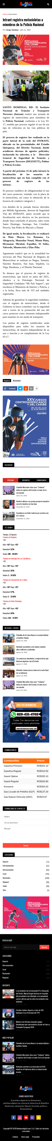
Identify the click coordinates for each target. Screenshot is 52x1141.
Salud (26, 886)
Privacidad (36, 1137)
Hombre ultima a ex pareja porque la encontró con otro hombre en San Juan (32, 502)
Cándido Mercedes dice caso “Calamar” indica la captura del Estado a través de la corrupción (31, 490)
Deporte (26, 861)
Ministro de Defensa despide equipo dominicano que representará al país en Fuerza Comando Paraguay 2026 (33, 1024)
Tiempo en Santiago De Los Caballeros (17, 558)
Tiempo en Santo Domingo (12, 601)
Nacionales (12, 14)
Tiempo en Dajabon (10, 537)
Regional (26, 882)
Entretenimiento (26, 865)
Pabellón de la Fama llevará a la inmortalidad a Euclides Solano (32, 636)
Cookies (15, 1137)
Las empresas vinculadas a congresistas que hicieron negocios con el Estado (32, 659)
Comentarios (41, 480)
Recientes (26, 480)
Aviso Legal (25, 1137)
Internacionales (26, 869)
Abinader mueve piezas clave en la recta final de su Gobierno (32, 671)
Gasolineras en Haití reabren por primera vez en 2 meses (32, 514)
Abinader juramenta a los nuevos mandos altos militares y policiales (31, 648)
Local (26, 873)
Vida (26, 890)
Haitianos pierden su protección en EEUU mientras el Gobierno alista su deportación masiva (31, 1069)
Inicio (5, 14)
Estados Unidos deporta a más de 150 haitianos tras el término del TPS (29, 1011)
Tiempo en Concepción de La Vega (15, 579)
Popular (10, 480)
